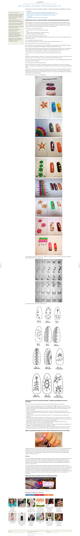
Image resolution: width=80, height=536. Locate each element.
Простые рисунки (47, 490)
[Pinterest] (39, 495)
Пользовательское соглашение (34, 531)
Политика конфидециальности (31, 532)
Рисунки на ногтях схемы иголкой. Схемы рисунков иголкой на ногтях (41, 12)
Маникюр (40, 2)
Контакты (28, 531)
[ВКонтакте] (30, 495)
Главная (20, 6)
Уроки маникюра (36, 6)
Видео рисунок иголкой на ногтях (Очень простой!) (37, 17)
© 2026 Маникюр (10, 531)
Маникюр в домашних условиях (49, 6)
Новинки (30, 16)
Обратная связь (48, 531)
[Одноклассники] (48, 495)
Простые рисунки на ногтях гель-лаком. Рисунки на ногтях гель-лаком (41, 15)
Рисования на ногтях (42, 490)
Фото (59, 6)
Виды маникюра (27, 6)
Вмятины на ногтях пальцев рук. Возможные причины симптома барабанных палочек (15, 39)
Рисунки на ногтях (30, 490)
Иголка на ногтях (36, 490)
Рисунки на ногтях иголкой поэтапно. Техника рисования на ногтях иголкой (42, 13)
